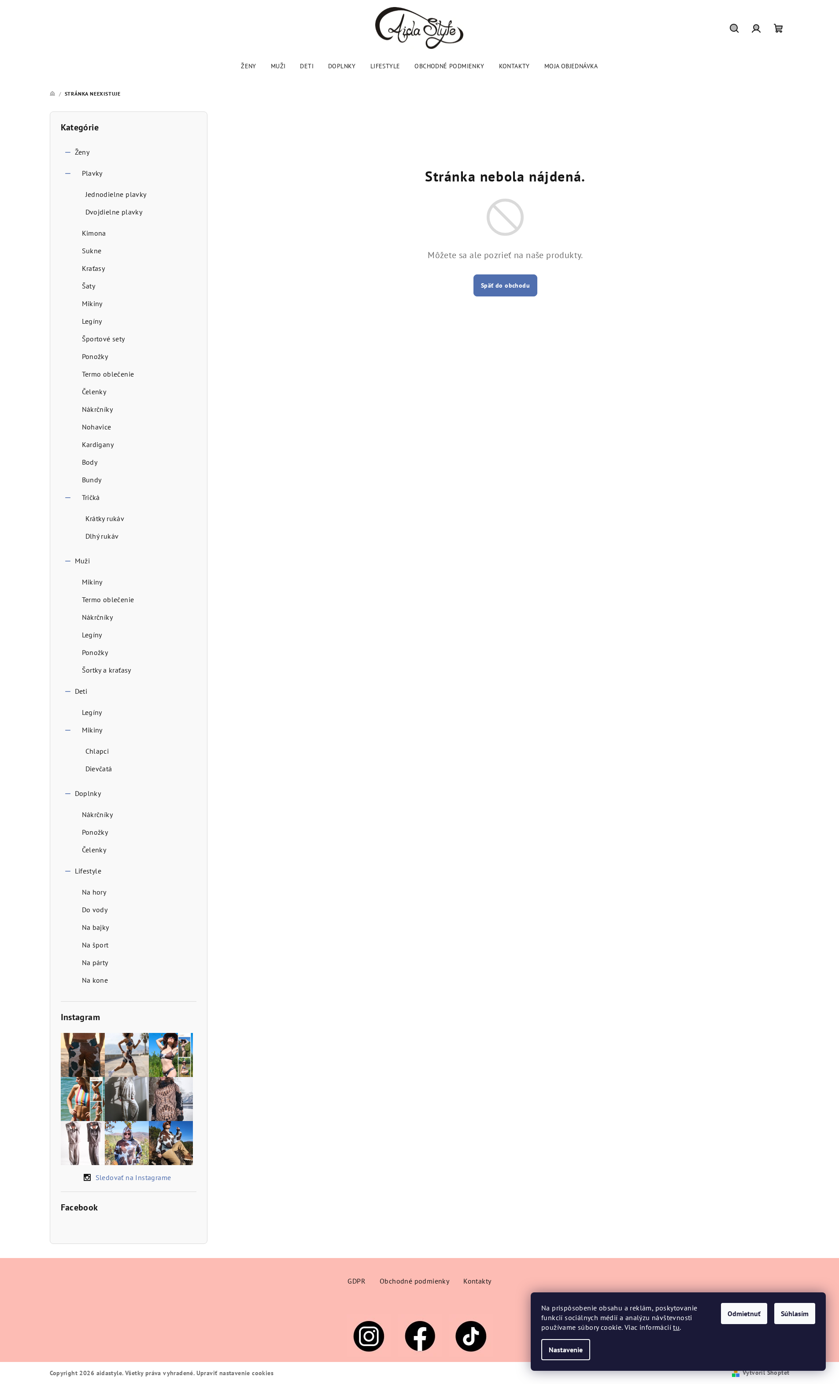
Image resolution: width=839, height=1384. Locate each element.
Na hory (94, 892)
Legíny (92, 321)
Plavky (92, 173)
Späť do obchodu (505, 285)
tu (676, 1327)
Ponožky (95, 356)
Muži (82, 560)
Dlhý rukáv (102, 536)
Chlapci (97, 751)
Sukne (92, 250)
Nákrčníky (97, 409)
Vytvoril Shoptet (766, 1373)
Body (90, 462)
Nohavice (96, 426)
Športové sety (103, 338)
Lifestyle (88, 870)
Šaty (89, 285)
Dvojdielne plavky (114, 211)
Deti (81, 691)
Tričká (91, 497)
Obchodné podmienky (414, 1281)
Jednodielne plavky (116, 194)
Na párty (95, 962)
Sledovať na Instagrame (133, 1177)
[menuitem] (248, 66)
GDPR (356, 1281)
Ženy (82, 152)
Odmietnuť (744, 1313)
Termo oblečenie (108, 374)
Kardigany (98, 444)
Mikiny (92, 303)
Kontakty (477, 1281)
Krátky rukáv (105, 518)
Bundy (92, 479)
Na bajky (95, 927)
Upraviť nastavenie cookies (235, 1373)
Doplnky (88, 793)
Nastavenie (566, 1349)
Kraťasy (93, 268)
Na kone (95, 980)
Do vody (95, 909)
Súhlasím (795, 1313)
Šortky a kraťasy (106, 670)
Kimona (94, 233)
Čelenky (94, 391)
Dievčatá (98, 768)
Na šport (95, 944)
